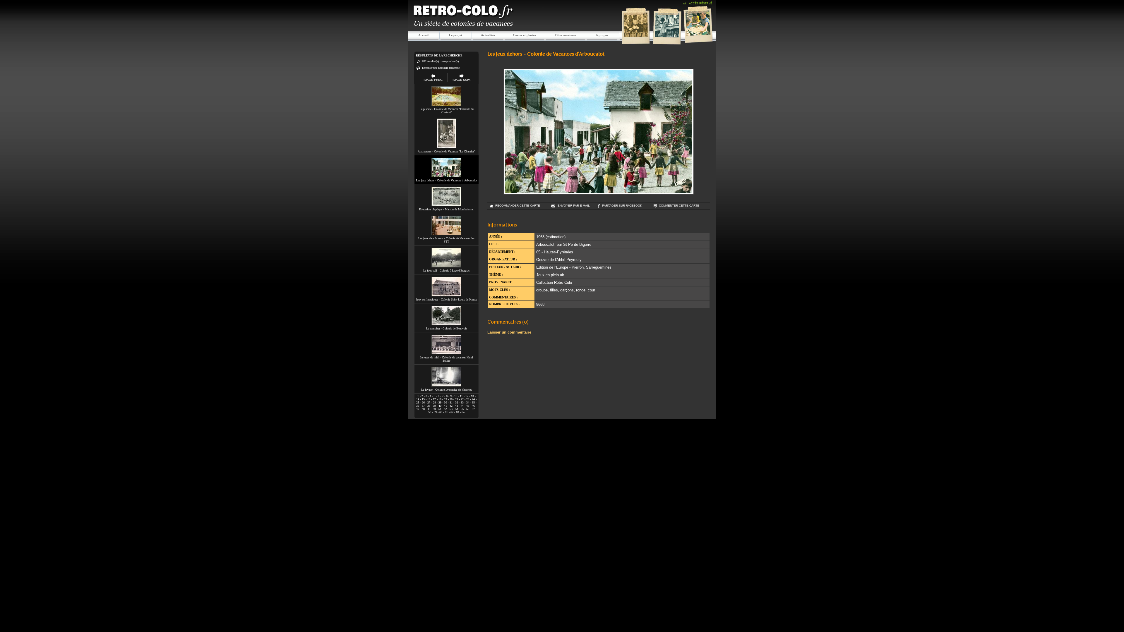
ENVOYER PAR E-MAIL (574, 205)
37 (423, 405)
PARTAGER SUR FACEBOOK (622, 205)
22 (462, 399)
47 (417, 409)
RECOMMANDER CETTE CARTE (517, 205)
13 (472, 396)
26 (423, 402)
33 (462, 402)
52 (445, 409)
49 (428, 409)
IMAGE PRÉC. (433, 79)
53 (451, 409)
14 (417, 399)
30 (445, 402)
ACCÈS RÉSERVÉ (700, 3)
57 (473, 409)
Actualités (488, 35)
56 (467, 409)
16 (428, 399)
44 (462, 405)
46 (473, 405)
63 (457, 412)
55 (462, 409)
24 (473, 399)
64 (463, 412)
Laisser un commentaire (509, 332)
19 (445, 399)
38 (428, 405)
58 (429, 412)
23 (467, 399)
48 (423, 409)
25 (417, 402)
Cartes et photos (524, 35)
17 (434, 399)
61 (446, 412)
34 (467, 402)
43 (456, 405)
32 (456, 402)
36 (417, 405)
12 (466, 396)
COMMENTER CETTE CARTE (679, 205)
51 (439, 409)
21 (456, 399)
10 (455, 396)
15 (423, 399)
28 (434, 402)
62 (451, 412)
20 (451, 399)
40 (439, 405)
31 (451, 402)
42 (451, 405)
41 (445, 405)
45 (467, 405)
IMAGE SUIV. (462, 79)
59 (435, 412)
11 (461, 396)
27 (428, 402)
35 (473, 402)
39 (434, 405)
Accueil (423, 35)
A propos (602, 35)
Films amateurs (565, 35)
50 (434, 409)
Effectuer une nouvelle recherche (441, 67)
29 (439, 402)
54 (456, 409)
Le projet (455, 35)
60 (440, 412)
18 (439, 399)
